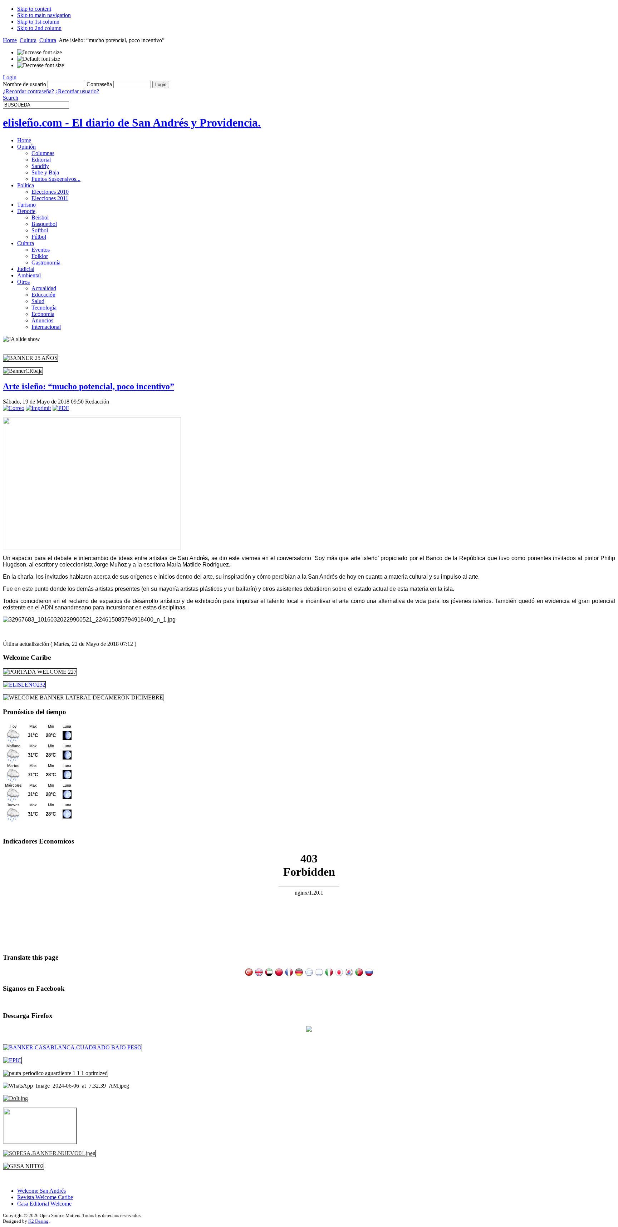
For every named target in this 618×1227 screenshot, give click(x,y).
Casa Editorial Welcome (44, 1204)
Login (9, 77)
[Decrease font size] (40, 65)
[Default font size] (38, 59)
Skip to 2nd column (39, 28)
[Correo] (13, 408)
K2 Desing (38, 1221)
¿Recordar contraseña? (28, 91)
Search (10, 98)
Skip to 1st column (38, 22)
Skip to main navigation (44, 15)
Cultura (28, 40)
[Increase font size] (39, 52)
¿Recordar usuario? (77, 91)
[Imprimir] (38, 408)
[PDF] (61, 408)
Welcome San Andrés (41, 1191)
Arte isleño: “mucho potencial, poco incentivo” (88, 386)
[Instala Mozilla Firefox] (309, 1030)
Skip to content (34, 9)
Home (10, 40)
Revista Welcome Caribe (45, 1197)
